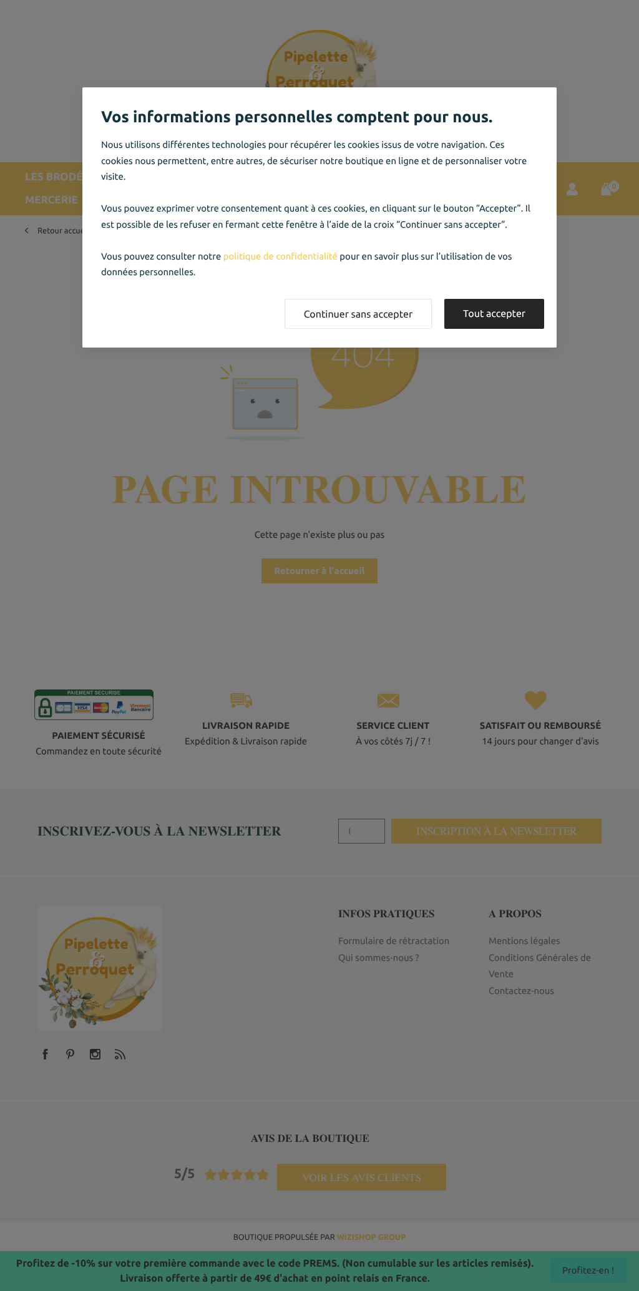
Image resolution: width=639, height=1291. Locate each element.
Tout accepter (494, 313)
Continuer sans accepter (358, 314)
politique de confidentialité (280, 256)
